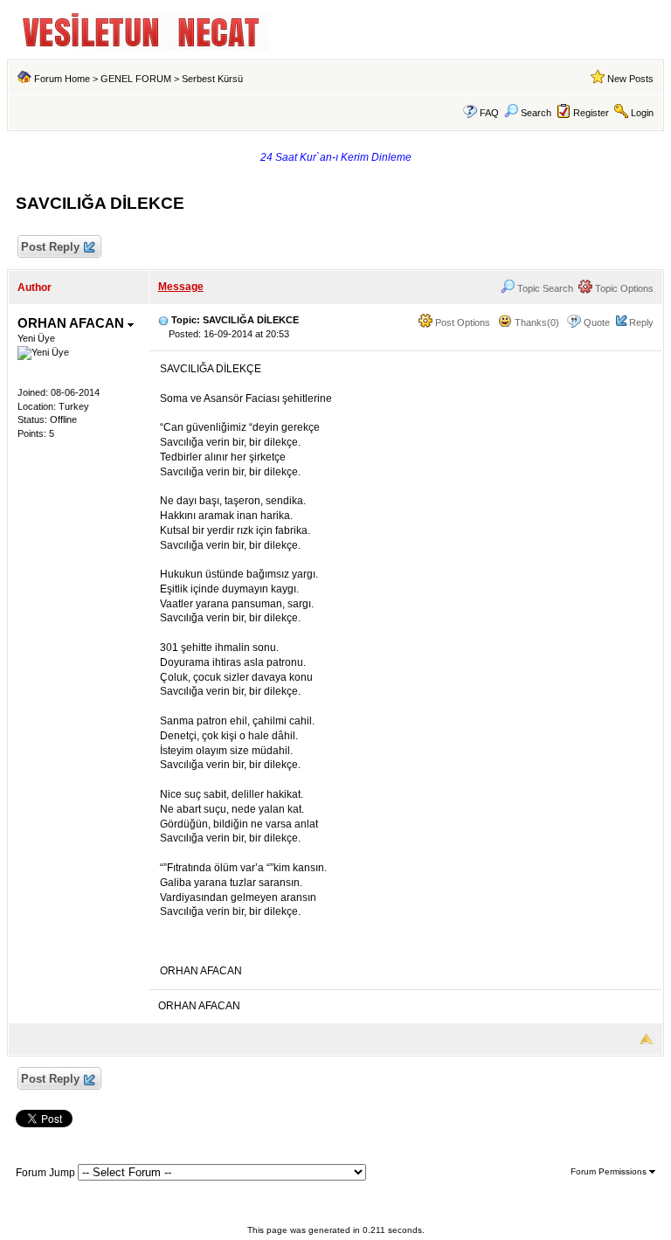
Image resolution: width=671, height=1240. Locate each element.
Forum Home (62, 78)
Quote (597, 322)
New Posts (630, 78)
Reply (641, 322)
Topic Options (623, 288)
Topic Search (544, 288)
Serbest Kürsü (212, 78)
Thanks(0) (535, 322)
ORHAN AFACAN (72, 322)
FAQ (489, 112)
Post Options (461, 322)
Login (642, 112)
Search (536, 112)
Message (181, 287)
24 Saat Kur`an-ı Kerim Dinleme (336, 157)
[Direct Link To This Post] (163, 320)
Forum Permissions (610, 1171)
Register (591, 112)
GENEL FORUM (135, 78)
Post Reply (50, 246)
